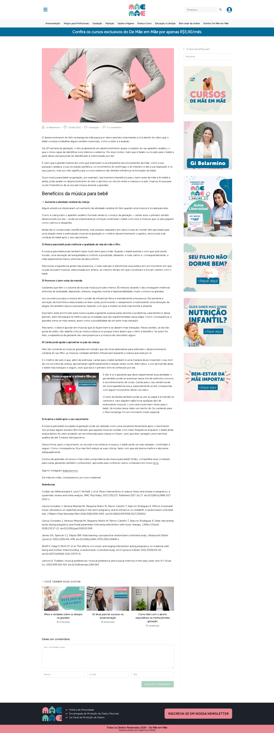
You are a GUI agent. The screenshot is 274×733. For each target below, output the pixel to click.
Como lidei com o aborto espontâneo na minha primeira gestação (153, 618)
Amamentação (53, 23)
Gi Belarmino (53, 127)
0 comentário (114, 127)
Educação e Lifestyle (165, 23)
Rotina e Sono (144, 23)
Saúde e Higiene (126, 23)
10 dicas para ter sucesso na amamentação (108, 616)
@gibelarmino (70, 470)
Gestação (97, 23)
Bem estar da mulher (189, 23)
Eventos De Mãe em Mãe (216, 23)
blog (155, 462)
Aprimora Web (147, 730)
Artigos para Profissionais (76, 23)
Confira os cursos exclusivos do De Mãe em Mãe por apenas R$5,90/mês (137, 31)
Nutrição (110, 23)
